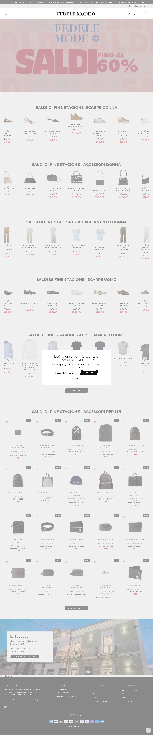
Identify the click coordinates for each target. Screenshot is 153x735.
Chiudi (76, 379)
